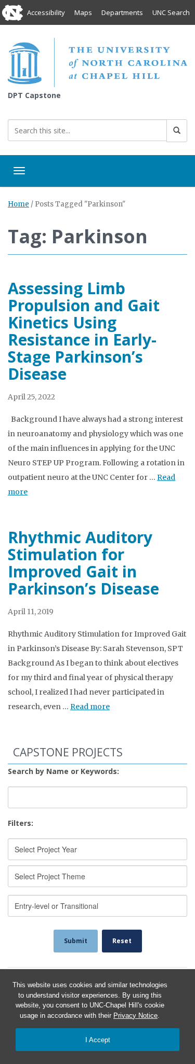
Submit (75, 940)
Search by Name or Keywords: (63, 771)
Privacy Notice (135, 1015)
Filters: (20, 823)
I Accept (97, 1040)
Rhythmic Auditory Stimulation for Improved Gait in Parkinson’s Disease (83, 563)
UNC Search (171, 12)
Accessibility (46, 12)
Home (18, 204)
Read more (90, 706)
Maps (83, 12)
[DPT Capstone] (97, 61)
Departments (122, 12)
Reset (122, 940)
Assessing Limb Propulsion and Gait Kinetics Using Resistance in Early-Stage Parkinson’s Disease (84, 331)
